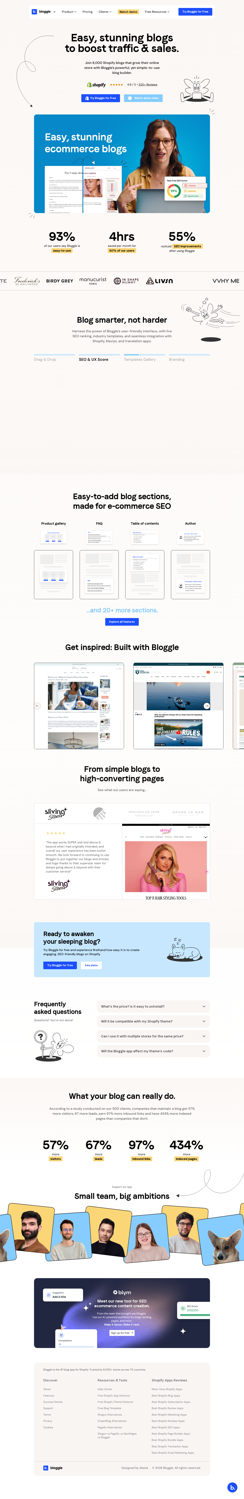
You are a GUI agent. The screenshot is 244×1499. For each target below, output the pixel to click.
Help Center (105, 1389)
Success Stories (53, 1402)
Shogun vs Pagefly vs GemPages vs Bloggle (117, 1435)
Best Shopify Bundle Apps (167, 1440)
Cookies (48, 1427)
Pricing (88, 12)
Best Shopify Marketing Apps (169, 1414)
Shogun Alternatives (110, 1414)
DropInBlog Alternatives (112, 1421)
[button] (47, 12)
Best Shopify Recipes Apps (168, 1421)
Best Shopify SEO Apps (166, 1427)
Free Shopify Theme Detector (115, 1402)
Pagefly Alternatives (110, 1427)
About (47, 1389)
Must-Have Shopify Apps (167, 1389)
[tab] (54, 358)
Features (48, 1395)
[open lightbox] (122, 163)
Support (48, 1408)
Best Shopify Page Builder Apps (171, 1433)
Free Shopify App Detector (114, 1395)
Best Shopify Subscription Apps (171, 1402)
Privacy (47, 1421)
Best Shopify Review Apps (167, 1408)
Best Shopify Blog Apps (166, 1395)
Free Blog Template (109, 1408)
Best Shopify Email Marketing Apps (173, 1452)
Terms (47, 1414)
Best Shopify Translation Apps (170, 1446)
